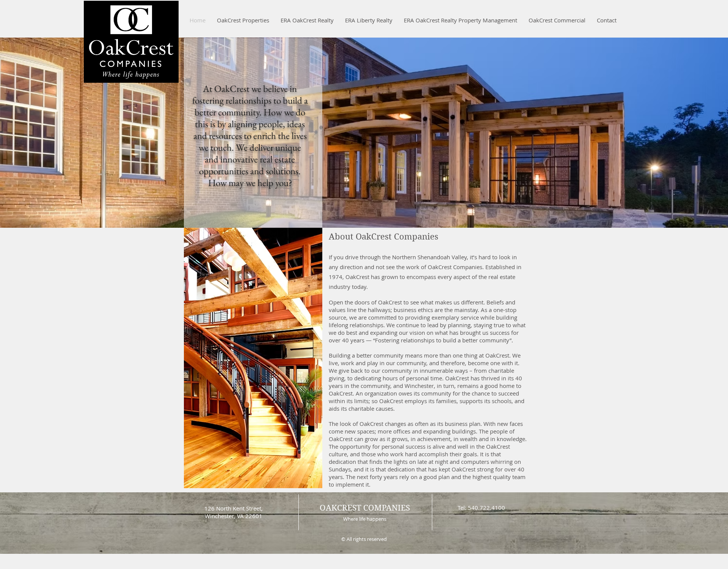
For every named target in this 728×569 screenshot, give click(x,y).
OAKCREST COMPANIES (365, 507)
